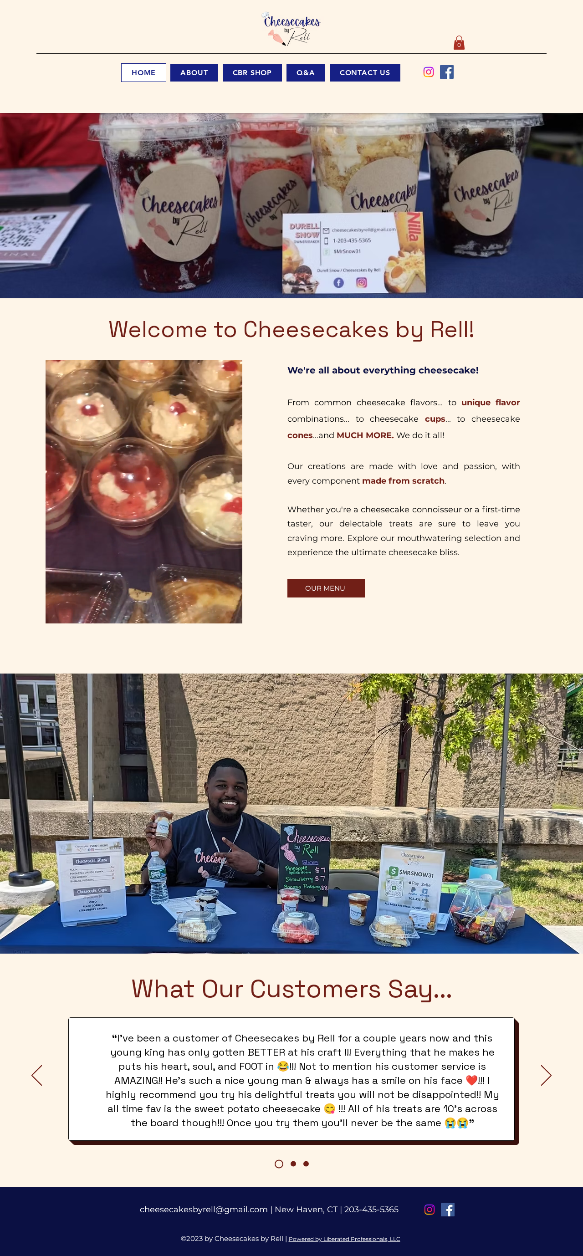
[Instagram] (428, 72)
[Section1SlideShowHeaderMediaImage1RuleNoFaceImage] (279, 1163)
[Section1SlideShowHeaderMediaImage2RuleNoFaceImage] (293, 1164)
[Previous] (36, 1076)
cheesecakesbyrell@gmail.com (204, 1210)
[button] (459, 43)
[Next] (546, 1076)
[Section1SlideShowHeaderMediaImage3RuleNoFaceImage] (306, 1164)
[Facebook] (447, 72)
